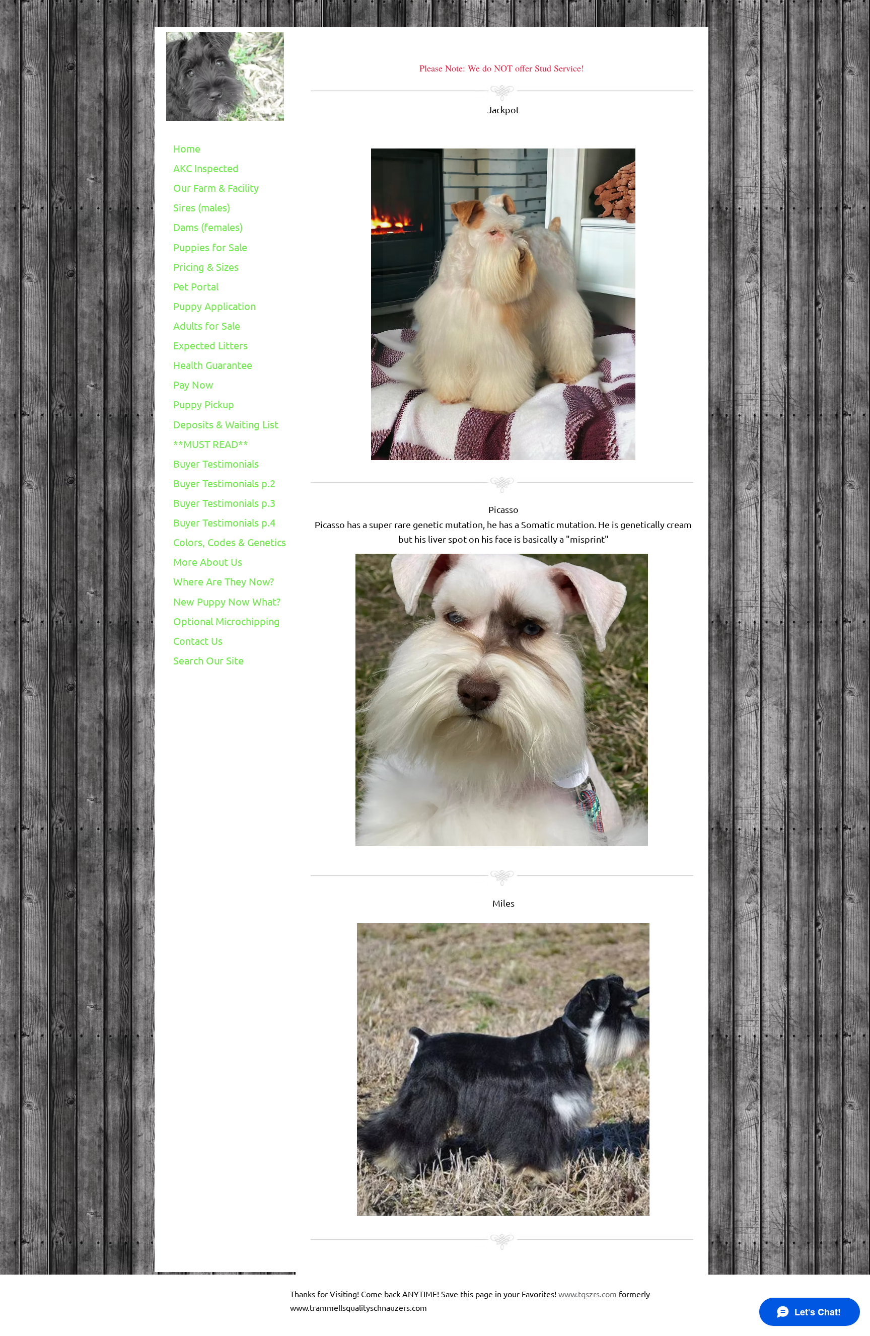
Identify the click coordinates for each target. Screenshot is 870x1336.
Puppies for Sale (210, 247)
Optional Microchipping (226, 621)
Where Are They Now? (223, 581)
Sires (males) (201, 207)
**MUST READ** (210, 443)
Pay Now (193, 384)
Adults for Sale (206, 325)
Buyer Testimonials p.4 (224, 522)
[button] (503, 304)
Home (186, 148)
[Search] (671, 13)
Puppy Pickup (203, 404)
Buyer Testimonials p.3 (224, 502)
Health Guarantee (212, 364)
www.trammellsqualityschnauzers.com (358, 1307)
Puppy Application (214, 306)
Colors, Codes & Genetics (229, 542)
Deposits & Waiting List (225, 424)
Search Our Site (208, 660)
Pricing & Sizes (206, 266)
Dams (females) (208, 226)
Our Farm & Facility (216, 187)
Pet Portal (196, 286)
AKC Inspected (206, 168)
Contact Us (198, 640)
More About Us (207, 561)
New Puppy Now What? (226, 601)
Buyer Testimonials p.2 (224, 483)
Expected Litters (210, 345)
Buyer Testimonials (216, 463)
